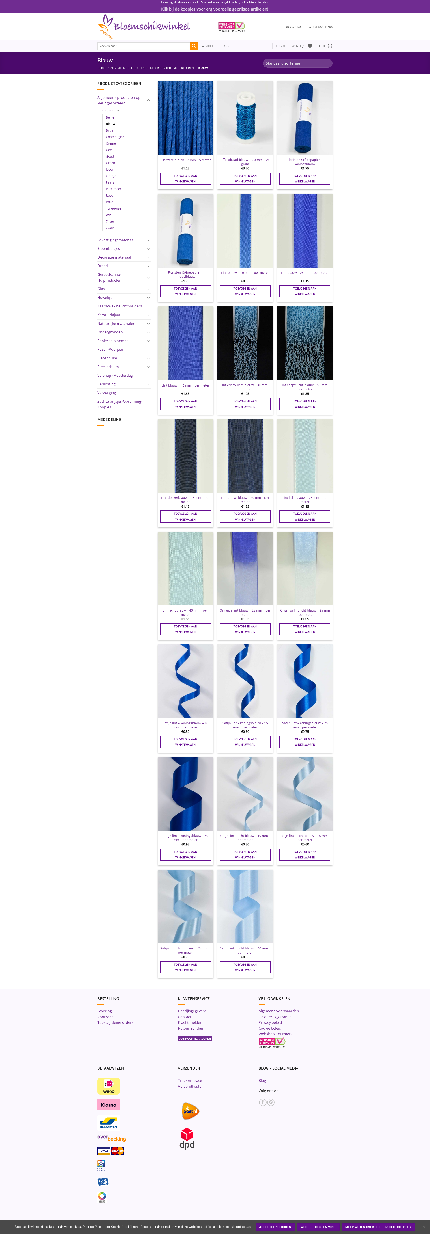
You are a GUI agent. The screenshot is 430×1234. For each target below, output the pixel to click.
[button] (280, 46)
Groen (110, 163)
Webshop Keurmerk (275, 1033)
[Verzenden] (194, 46)
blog (224, 46)
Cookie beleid (270, 1028)
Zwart (110, 228)
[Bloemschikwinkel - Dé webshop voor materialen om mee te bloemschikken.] (154, 26)
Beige (110, 117)
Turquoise (113, 208)
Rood (110, 195)
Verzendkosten (191, 1086)
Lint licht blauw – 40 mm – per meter (185, 612)
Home (101, 68)
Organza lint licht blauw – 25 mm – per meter (305, 612)
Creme (111, 143)
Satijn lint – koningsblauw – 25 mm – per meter (305, 725)
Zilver (110, 221)
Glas (101, 288)
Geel (109, 150)
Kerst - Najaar (108, 314)
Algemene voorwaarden (279, 1011)
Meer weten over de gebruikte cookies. (378, 1227)
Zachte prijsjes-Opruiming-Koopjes (119, 404)
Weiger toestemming (318, 1227)
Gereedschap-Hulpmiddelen (109, 277)
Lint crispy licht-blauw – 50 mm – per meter (305, 387)
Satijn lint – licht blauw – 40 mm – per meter (245, 950)
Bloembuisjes (108, 248)
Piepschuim (107, 358)
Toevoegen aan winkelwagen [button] (185, 178)
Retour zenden (190, 1028)
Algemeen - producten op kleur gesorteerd (143, 68)
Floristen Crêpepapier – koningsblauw (304, 162)
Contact (184, 1016)
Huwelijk (104, 297)
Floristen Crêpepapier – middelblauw (185, 274)
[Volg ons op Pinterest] (271, 1102)
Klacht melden (190, 1022)
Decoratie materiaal (114, 257)
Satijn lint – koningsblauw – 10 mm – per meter (185, 725)
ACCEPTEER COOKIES (275, 1227)
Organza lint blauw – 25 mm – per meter (245, 612)
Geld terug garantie (275, 1016)
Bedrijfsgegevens (192, 1011)
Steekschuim (108, 366)
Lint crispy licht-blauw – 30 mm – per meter (245, 387)
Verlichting (106, 384)
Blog (262, 1080)
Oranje (111, 176)
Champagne (115, 137)
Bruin (110, 130)
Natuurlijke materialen (116, 323)
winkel (206, 46)
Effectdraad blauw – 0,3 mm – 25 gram (245, 162)
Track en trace (190, 1080)
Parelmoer (113, 189)
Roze (109, 202)
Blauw (110, 124)
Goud (110, 156)
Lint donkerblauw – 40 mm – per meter (245, 500)
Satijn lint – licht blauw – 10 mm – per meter (245, 838)
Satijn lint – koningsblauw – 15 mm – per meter (245, 725)
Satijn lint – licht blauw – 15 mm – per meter (305, 838)
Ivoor (109, 169)
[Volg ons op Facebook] (263, 1102)
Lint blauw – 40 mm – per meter (185, 385)
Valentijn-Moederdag (115, 375)
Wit (108, 215)
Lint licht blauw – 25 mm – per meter (305, 500)
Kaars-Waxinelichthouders (119, 306)
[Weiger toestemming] (424, 1228)
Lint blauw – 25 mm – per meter (305, 273)
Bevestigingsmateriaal (116, 240)
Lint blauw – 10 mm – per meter (245, 273)
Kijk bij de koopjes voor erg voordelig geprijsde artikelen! (214, 9)
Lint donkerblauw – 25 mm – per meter (185, 500)
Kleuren (187, 68)
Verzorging (106, 392)
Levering (104, 1011)
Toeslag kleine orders (115, 1022)
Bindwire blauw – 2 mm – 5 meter (185, 160)
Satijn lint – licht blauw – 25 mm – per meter (185, 950)
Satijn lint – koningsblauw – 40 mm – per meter (185, 838)
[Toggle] (148, 100)
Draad (102, 265)
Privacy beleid (270, 1022)
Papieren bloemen (113, 340)
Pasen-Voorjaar (110, 349)
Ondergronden (110, 332)
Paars (110, 182)
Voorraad (105, 1016)
